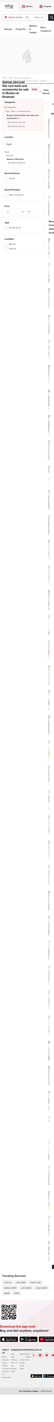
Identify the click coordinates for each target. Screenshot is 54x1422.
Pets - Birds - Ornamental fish (20, 78)
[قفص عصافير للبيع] (49, 1151)
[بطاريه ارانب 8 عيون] (49, 375)
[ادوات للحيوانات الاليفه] (49, 206)
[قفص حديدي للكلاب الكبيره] (49, 875)
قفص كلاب (21, 1282)
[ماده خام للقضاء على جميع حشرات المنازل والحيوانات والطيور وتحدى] (49, 750)
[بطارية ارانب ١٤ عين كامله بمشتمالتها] (49, 1076)
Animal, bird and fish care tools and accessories (20, 81)
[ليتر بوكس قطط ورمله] (49, 1251)
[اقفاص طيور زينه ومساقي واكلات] (49, 976)
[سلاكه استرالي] (49, 550)
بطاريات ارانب (26, 1287)
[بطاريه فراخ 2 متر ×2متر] (49, 1051)
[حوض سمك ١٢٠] (49, 1101)
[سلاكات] (49, 298)
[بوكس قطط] (49, 1026)
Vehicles (8, 29)
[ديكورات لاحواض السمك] (49, 825)
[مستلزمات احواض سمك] (49, 800)
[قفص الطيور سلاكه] (49, 350)
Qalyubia (43, 81)
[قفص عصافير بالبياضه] (49, 179)
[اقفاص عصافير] (49, 450)
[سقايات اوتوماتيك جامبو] (49, 650)
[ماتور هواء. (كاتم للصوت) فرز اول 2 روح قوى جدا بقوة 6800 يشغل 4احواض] (49, 725)
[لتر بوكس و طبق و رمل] (49, 951)
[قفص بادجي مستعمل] (49, 926)
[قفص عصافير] (49, 154)
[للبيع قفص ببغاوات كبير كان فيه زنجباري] (49, 575)
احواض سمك (41, 1287)
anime (16, 1293)
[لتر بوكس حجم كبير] (49, 1201)
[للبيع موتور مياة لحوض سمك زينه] (49, 273)
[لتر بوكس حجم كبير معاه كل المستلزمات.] (49, 1226)
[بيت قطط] (49, 1001)
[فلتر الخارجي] (49, 1126)
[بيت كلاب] (49, 675)
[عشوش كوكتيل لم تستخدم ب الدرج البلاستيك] (49, 775)
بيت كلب (7, 1282)
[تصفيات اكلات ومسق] (49, 625)
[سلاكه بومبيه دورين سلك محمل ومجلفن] (49, 129)
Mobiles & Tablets (33, 29)
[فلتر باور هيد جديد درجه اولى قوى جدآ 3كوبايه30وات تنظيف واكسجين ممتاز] (49, 700)
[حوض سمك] (49, 248)
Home (4, 78)
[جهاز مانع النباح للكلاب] (49, 400)
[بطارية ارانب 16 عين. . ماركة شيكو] (49, 600)
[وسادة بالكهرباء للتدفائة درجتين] (49, 850)
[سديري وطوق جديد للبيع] (49, 900)
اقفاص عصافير (10, 1287)
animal (6, 1293)
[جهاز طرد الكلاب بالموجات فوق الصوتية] (49, 475)
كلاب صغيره (35, 1282)
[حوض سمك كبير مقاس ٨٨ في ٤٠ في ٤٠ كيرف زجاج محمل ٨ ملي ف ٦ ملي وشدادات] (49, 525)
